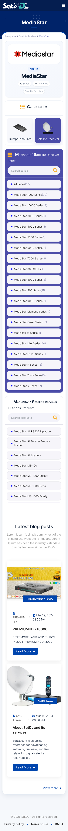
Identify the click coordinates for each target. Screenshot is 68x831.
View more (50, 788)
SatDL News (45, 701)
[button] (63, 5)
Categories (10, 36)
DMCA (59, 824)
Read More (24, 651)
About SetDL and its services (29, 730)
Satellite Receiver (27, 36)
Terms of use (39, 824)
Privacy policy (14, 824)
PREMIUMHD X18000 (40, 598)
